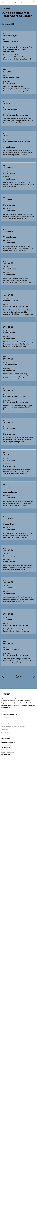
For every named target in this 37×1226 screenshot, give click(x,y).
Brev (4, 33)
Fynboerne (18, 3)
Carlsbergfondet (5, 718)
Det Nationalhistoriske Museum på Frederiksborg (13, 726)
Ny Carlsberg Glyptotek (7, 723)
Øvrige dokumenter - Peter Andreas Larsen (16, 15)
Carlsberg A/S (5, 720)
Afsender (6, 39)
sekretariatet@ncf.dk (8, 752)
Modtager (6, 45)
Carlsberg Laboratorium (7, 732)
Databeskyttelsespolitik (7, 757)
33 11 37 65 (5, 750)
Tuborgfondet (4, 729)
